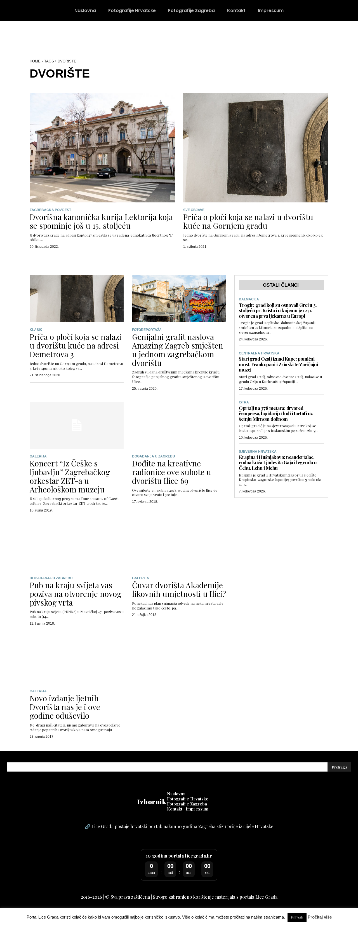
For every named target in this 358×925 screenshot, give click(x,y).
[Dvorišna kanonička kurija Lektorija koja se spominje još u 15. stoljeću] (102, 147)
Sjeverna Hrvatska (258, 452)
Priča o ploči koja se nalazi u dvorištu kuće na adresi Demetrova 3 (75, 345)
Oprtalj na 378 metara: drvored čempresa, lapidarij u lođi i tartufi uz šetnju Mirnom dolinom (276, 413)
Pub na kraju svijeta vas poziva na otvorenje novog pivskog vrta (75, 594)
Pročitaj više (320, 917)
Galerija (38, 456)
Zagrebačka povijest (50, 210)
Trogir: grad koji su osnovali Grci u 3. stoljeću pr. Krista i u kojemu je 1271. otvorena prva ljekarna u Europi (278, 310)
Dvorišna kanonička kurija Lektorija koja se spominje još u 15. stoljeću (101, 221)
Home (35, 61)
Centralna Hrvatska (259, 353)
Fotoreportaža (147, 330)
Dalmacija (249, 299)
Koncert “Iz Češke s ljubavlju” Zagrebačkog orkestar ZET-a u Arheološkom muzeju (70, 476)
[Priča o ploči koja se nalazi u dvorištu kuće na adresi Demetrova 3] (77, 298)
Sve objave (193, 210)
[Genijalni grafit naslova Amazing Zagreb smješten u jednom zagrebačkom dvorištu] (179, 298)
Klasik (36, 330)
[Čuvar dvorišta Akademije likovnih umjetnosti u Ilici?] (179, 547)
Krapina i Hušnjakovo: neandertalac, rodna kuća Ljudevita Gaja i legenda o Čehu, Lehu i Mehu (278, 462)
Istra (244, 402)
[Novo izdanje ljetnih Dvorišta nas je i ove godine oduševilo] (77, 660)
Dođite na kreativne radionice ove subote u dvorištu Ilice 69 (171, 472)
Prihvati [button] (297, 917)
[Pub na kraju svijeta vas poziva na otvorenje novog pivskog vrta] (77, 547)
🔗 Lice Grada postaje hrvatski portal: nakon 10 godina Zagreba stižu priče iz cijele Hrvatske (179, 826)
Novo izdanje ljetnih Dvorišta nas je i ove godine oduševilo (65, 707)
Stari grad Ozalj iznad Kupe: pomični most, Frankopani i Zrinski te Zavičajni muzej (278, 364)
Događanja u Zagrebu (153, 456)
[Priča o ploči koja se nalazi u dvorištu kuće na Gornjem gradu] (255, 147)
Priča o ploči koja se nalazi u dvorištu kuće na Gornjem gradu (248, 221)
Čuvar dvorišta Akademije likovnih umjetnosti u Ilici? (179, 589)
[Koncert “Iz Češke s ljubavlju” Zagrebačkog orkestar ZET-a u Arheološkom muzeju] (77, 425)
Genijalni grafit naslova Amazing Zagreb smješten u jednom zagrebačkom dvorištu (177, 349)
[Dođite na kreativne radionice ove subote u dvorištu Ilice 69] (179, 425)
